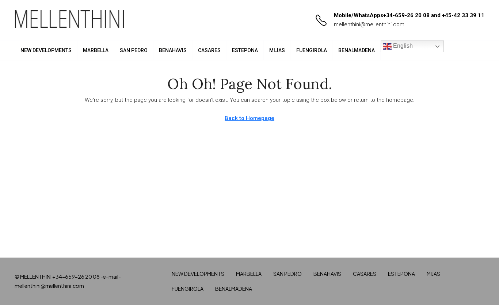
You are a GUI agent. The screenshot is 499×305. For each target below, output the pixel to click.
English (402, 46)
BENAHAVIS (173, 50)
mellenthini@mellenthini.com (369, 24)
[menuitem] (473, 50)
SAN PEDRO (134, 50)
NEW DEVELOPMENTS (46, 50)
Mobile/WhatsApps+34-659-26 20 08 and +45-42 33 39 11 (409, 15)
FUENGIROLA (311, 50)
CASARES (209, 50)
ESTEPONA (245, 50)
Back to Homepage (249, 118)
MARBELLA (95, 50)
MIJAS (277, 50)
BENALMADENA (356, 50)
